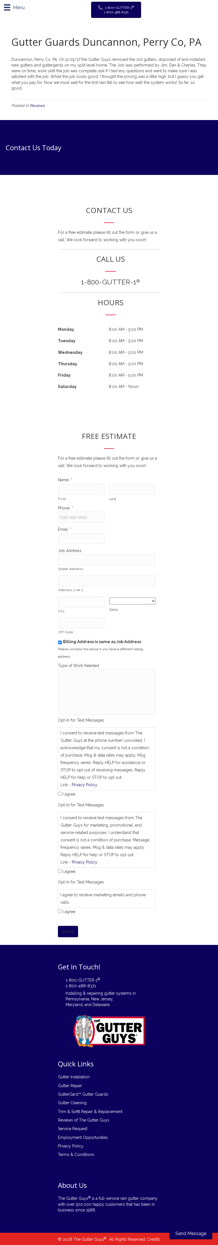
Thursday (67, 364)
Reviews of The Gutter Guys (83, 1120)
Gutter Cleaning (72, 1103)
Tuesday (67, 340)
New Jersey (101, 999)
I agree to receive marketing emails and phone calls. (103, 899)
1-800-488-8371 (81, 986)
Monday (66, 329)
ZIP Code (65, 632)
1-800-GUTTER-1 (110, 282)
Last (113, 499)
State (113, 610)
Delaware (101, 1004)
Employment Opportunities (83, 1137)
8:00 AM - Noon (124, 386)
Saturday (67, 386)
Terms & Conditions (76, 1154)
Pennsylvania (77, 999)
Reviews (37, 105)
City (61, 611)
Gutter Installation (74, 1077)
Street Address (70, 569)
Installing (74, 993)
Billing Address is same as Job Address (102, 641)
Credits (153, 1239)
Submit (68, 931)
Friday (64, 375)
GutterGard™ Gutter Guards (83, 1094)
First (62, 499)
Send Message (190, 1233)
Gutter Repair (70, 1085)
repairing (95, 993)
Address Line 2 (70, 590)
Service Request (72, 1128)
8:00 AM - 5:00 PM (126, 329)
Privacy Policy (84, 784)
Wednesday (70, 352)
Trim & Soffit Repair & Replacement (90, 1111)
